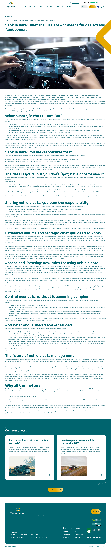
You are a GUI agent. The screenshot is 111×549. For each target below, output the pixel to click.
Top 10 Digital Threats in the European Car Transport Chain (67, 145)
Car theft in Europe (46, 228)
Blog (11, 20)
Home (6, 20)
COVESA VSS (98, 187)
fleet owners (37, 101)
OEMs (36, 177)
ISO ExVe (88, 187)
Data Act (10, 119)
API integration (44, 196)
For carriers (75, 3)
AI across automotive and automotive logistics (46, 272)
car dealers (26, 101)
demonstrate (64, 143)
